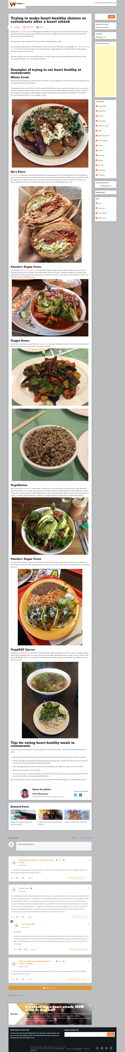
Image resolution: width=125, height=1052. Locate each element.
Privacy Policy (60, 1049)
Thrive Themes (77, 1049)
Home (96, 2)
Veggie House (43, 344)
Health (41, 27)
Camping (100, 116)
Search (111, 17)
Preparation (101, 155)
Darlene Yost (23, 888)
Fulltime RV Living (103, 126)
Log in (100, 203)
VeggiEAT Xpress (23, 653)
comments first (86, 838)
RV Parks (100, 165)
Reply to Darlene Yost (81, 917)
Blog (104, 2)
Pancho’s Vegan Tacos (29, 270)
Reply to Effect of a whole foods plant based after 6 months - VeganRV (80, 979)
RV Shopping (101, 170)
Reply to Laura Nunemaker (79, 949)
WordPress (34, 1050)
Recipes (107, 2)
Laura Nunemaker (40, 794)
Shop (115, 2)
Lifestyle (100, 150)
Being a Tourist (102, 106)
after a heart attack (24, 32)
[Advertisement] (106, 70)
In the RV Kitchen (103, 140)
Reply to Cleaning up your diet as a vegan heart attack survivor (80, 878)
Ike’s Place (14, 175)
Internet (100, 145)
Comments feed (102, 213)
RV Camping (100, 2)
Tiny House (101, 175)
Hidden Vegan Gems (103, 136)
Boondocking (101, 111)
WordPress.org (102, 218)
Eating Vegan (101, 121)
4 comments (17, 27)
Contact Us (111, 2)
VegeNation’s (27, 488)
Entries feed (101, 208)
